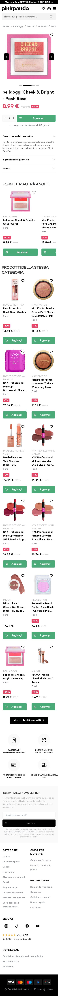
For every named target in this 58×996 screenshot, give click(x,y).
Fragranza (8, 872)
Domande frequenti (41, 887)
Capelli (6, 867)
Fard (53, 26)
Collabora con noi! (40, 897)
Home (7, 26)
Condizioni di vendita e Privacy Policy (22, 956)
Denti (5, 882)
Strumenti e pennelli (14, 877)
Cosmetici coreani (12, 893)
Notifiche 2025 (10, 961)
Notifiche (7, 967)
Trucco (30, 26)
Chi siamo (35, 908)
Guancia (42, 26)
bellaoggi (18, 26)
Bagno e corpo (10, 887)
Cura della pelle (11, 862)
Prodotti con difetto (13, 898)
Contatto (35, 892)
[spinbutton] (9, 118)
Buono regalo (37, 902)
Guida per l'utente (40, 860)
